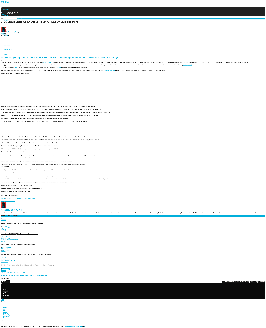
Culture (7, 45)
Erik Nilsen (5, 226)
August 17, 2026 (5, 259)
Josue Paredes (6, 236)
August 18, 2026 (5, 248)
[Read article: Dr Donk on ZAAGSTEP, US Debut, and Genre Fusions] (133, 229)
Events (6, 35)
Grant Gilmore (6, 268)
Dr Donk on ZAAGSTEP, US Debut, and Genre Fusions (19, 234)
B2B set (59, 67)
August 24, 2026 (5, 228)
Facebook (9, 198)
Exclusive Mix (4, 262)
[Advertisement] (42, 45)
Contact (5, 291)
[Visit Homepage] (5, 2)
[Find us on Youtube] (9, 281)
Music (6, 10)
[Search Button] (18, 32)
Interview (3, 220)
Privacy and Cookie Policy (72, 326)
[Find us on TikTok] (1, 298)
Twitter (14, 198)
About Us (5, 289)
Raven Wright (12, 32)
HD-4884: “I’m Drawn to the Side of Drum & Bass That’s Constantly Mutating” (28, 265)
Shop (6, 28)
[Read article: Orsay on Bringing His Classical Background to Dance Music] (133, 219)
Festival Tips (7, 315)
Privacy (5, 294)
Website (3, 198)
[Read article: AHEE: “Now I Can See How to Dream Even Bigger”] (133, 239)
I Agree (82, 326)
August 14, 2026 (5, 269)
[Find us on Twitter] (8, 281)
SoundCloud (27, 198)
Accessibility (6, 295)
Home (5, 307)
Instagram (20, 198)
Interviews (8, 24)
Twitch (33, 198)
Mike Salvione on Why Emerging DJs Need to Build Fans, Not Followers (26, 254)
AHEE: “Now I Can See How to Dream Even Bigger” (18, 244)
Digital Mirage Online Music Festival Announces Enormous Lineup (24, 275)
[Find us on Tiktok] (7, 281)
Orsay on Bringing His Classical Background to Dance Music (22, 223)
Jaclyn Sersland (6, 247)
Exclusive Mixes (12, 12)
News (6, 6)
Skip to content (5, 1)
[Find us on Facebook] (6, 281)
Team (4, 292)
